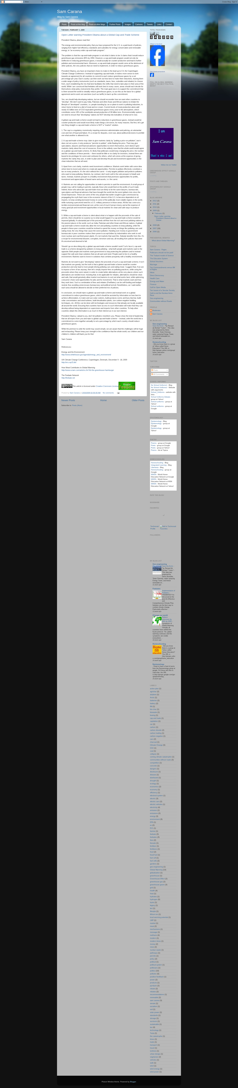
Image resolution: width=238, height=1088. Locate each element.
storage (153, 1018)
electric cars (154, 801)
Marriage (153, 264)
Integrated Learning (158, 465)
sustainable (154, 1024)
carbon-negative (156, 736)
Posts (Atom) (77, 405)
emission (153, 810)
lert (151, 908)
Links (159, 24)
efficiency (153, 793)
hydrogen (153, 899)
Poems (153, 443)
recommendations (157, 994)
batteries (153, 700)
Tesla (152, 1033)
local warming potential (159, 917)
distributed (154, 778)
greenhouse (154, 876)
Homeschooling (159, 342)
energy (152, 816)
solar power (154, 1012)
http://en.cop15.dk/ (68, 362)
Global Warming (156, 870)
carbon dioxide (156, 730)
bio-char (153, 709)
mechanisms (155, 929)
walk (151, 1063)
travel (152, 1048)
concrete (153, 766)
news (152, 947)
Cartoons (139, 24)
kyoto (152, 902)
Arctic (152, 697)
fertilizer (153, 846)
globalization (155, 873)
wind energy (155, 1069)
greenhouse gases (157, 885)
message (153, 932)
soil (151, 1009)
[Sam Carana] (152, 76)
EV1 (151, 828)
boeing (152, 715)
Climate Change (156, 745)
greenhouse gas (156, 882)
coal (151, 751)
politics (152, 971)
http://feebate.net (68, 378)
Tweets (150, 24)
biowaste (153, 712)
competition (154, 763)
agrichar (153, 691)
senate (152, 1003)
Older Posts (138, 400)
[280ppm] (157, 65)
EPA (151, 822)
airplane (153, 694)
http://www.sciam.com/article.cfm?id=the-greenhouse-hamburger (87, 370)
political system (156, 965)
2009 (155, 210)
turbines (153, 1051)
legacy (152, 905)
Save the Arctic (158, 326)
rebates (153, 992)
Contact (169, 24)
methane (153, 935)
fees (151, 840)
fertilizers (153, 849)
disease (153, 775)
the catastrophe (156, 1036)
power (152, 980)
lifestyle (153, 911)
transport (153, 1045)
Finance (153, 284)
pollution (153, 974)
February (158, 213)
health (152, 891)
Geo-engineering (156, 298)
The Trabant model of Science (162, 256)
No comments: (109, 393)
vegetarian (154, 1057)
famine (152, 831)
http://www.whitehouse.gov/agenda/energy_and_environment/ (86, 355)
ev (151, 825)
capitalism (154, 721)
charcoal (153, 742)
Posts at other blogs (97, 24)
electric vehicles (156, 804)
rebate (152, 989)
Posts (64, 24)
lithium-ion (154, 914)
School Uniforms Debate (160, 397)
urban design (155, 1054)
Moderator (156, 310)
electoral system (156, 795)
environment (155, 819)
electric (153, 798)
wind (152, 1066)
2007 (155, 228)
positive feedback (157, 977)
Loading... (154, 175)
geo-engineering (156, 867)
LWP (152, 920)
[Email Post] (118, 393)
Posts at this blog (78, 24)
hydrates (153, 897)
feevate (153, 843)
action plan (154, 689)
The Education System (159, 258)
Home (103, 400)
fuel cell (153, 858)
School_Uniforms (157, 392)
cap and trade (155, 718)
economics (154, 787)
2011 (155, 204)
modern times (155, 941)
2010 (155, 207)
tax (151, 1027)
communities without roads (160, 760)
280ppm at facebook (156, 44)
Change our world (160, 615)
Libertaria (154, 467)
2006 (155, 232)
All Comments (158, 374)
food (151, 852)
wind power (154, 1072)
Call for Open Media (158, 287)
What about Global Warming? (163, 241)
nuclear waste (155, 950)
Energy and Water (157, 281)
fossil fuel (153, 855)
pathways (153, 953)
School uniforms (157, 406)
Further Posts (114, 24)
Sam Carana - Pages (158, 250)
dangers (153, 769)
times (152, 1039)
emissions (154, 813)
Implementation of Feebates (168, 592)
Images (128, 24)
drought (153, 781)
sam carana (154, 1000)
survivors (153, 1021)
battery (152, 703)
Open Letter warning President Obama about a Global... (165, 218)
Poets (153, 445)
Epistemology (156, 421)
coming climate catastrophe (161, 757)
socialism (153, 1006)
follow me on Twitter (169, 165)
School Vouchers (156, 261)
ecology (153, 784)
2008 (155, 225)
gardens (153, 864)
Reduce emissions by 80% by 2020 (167, 619)
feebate (153, 834)
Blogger (133, 1082)
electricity (153, 807)
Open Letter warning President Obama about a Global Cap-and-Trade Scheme (100, 35)
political (153, 962)
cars (151, 739)
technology (154, 1030)
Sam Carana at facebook (157, 71)
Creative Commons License (107, 386)
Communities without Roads (161, 301)
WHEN (153, 474)
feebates (153, 837)
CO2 (152, 748)
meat (152, 926)
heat (151, 894)
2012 (155, 201)
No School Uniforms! (159, 385)
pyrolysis (153, 986)
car (151, 724)
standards (154, 1015)
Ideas (152, 272)
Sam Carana (69, 11)
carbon (152, 727)
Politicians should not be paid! (161, 253)
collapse (153, 754)
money (152, 944)
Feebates (156, 589)
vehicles (153, 1060)
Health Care (154, 278)
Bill (151, 706)
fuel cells (153, 861)
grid (151, 888)
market (152, 923)
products (153, 983)
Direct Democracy (157, 275)
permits (153, 956)
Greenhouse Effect (157, 879)
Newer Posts (68, 400)
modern (153, 938)
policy (152, 959)
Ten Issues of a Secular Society (162, 290)
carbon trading (155, 733)
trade (152, 1042)
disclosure (154, 772)
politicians (154, 968)
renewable (154, 997)
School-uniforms (157, 402)
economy (153, 790)
